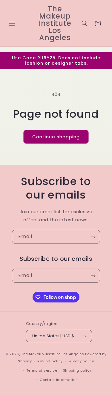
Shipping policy (77, 370)
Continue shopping (56, 137)
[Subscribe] (93, 237)
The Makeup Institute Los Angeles (52, 354)
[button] (12, 23)
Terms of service (41, 370)
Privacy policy (81, 361)
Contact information (59, 379)
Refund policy (50, 361)
